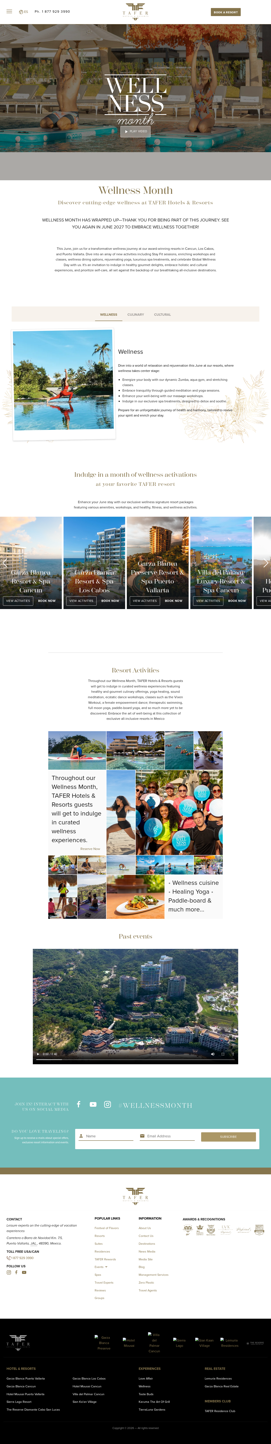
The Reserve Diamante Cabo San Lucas (33, 1409)
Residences (102, 1251)
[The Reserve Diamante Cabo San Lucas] (255, 1343)
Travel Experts (104, 1282)
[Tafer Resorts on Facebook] (78, 1106)
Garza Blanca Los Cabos (89, 1378)
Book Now (46, 601)
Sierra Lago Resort (19, 1401)
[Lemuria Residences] (229, 1343)
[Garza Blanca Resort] (104, 1343)
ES (25, 11)
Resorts (100, 1236)
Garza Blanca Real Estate (222, 1386)
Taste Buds (146, 1394)
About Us (145, 1228)
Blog (142, 1267)
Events (99, 1267)
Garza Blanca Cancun (21, 1386)
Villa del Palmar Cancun (88, 1394)
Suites (99, 1243)
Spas (98, 1274)
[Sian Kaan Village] (204, 1343)
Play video (135, 131)
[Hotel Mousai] (129, 1343)
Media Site (146, 1259)
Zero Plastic (146, 1282)
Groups (99, 1298)
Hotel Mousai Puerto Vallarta (25, 1394)
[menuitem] (102, 1267)
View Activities (18, 601)
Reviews (100, 1290)
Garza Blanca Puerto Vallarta (26, 1378)
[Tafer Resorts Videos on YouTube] (93, 1106)
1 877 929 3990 (22, 1257)
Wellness (145, 1386)
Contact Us (146, 1236)
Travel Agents (148, 1290)
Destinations (147, 1243)
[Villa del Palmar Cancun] (154, 1343)
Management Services (154, 1274)
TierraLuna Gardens (152, 1409)
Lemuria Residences (218, 1378)
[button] (5, 563)
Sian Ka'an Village (85, 1401)
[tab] (108, 314)
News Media (147, 1251)
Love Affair (146, 1378)
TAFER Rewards (105, 1259)
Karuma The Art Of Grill (154, 1401)
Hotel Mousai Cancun (87, 1386)
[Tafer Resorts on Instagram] (107, 1106)
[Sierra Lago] (179, 1343)
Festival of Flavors (107, 1228)
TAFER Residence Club (220, 1411)
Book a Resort (226, 12)
